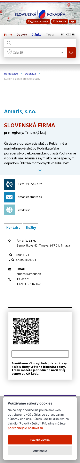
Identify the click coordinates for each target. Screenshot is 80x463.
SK (62, 34)
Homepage (11, 73)
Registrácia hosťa (38, 21)
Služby (30, 227)
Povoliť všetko (40, 440)
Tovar (50, 34)
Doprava (30, 73)
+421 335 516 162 (30, 184)
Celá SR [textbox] (18, 52)
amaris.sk (24, 210)
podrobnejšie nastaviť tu (25, 428)
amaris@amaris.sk (30, 197)
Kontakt (13, 227)
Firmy (8, 34)
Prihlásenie (59, 21)
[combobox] (35, 52)
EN (73, 34)
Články (36, 34)
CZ (68, 34)
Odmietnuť (40, 450)
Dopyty (22, 34)
